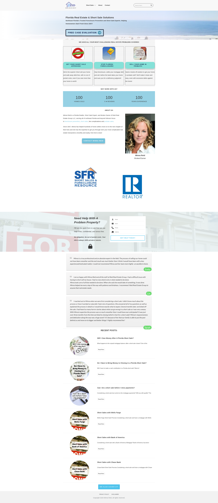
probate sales (109, 121)
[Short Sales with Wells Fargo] (109, 420)
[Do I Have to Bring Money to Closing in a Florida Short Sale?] (109, 371)
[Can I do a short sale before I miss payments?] (109, 395)
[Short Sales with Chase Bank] (109, 470)
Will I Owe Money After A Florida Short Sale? (109, 346)
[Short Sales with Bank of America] (109, 445)
